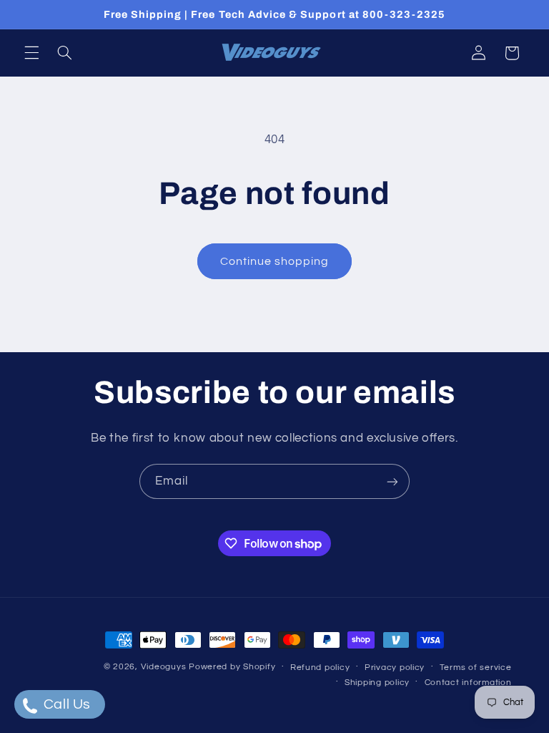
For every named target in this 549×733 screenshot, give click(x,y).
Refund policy (320, 667)
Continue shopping (275, 261)
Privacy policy (395, 667)
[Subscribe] (392, 481)
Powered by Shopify (232, 667)
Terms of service (476, 667)
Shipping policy (377, 682)
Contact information (468, 682)
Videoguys (164, 667)
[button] (31, 53)
